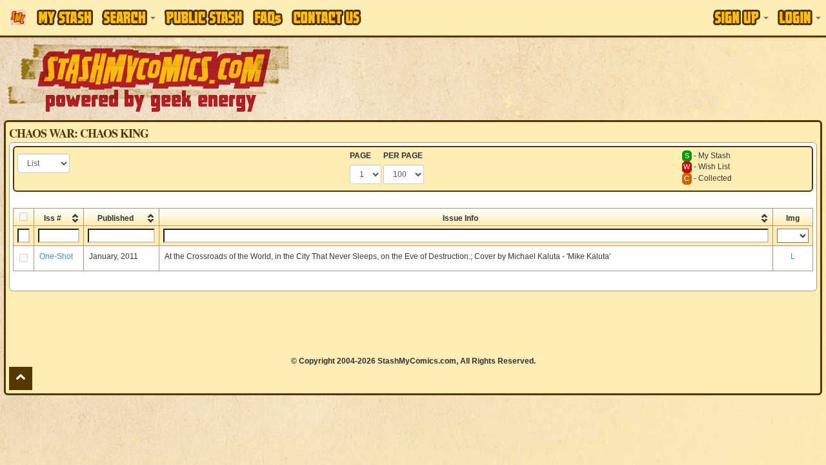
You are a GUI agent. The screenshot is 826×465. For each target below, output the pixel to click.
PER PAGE (403, 155)
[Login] (799, 17)
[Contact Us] (326, 17)
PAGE (360, 155)
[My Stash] (64, 17)
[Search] (128, 17)
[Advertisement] (583, 77)
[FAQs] (267, 18)
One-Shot (56, 256)
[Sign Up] (741, 17)
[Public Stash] (204, 17)
